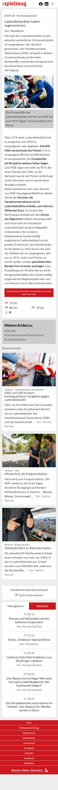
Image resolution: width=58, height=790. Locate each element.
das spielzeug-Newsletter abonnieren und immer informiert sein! (29, 292)
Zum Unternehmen (31, 595)
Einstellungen (10, 312)
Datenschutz (29, 732)
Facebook (29, 758)
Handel (10, 330)
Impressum (29, 742)
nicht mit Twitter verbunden (33, 307)
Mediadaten (29, 737)
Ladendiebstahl (16, 339)
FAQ (29, 722)
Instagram (29, 748)
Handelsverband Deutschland (25, 335)
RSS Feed (29, 763)
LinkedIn (29, 753)
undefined (6, 307)
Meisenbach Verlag (29, 727)
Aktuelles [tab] (42, 606)
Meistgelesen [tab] (15, 606)
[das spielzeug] (14, 3)
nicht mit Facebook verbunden (6, 303)
